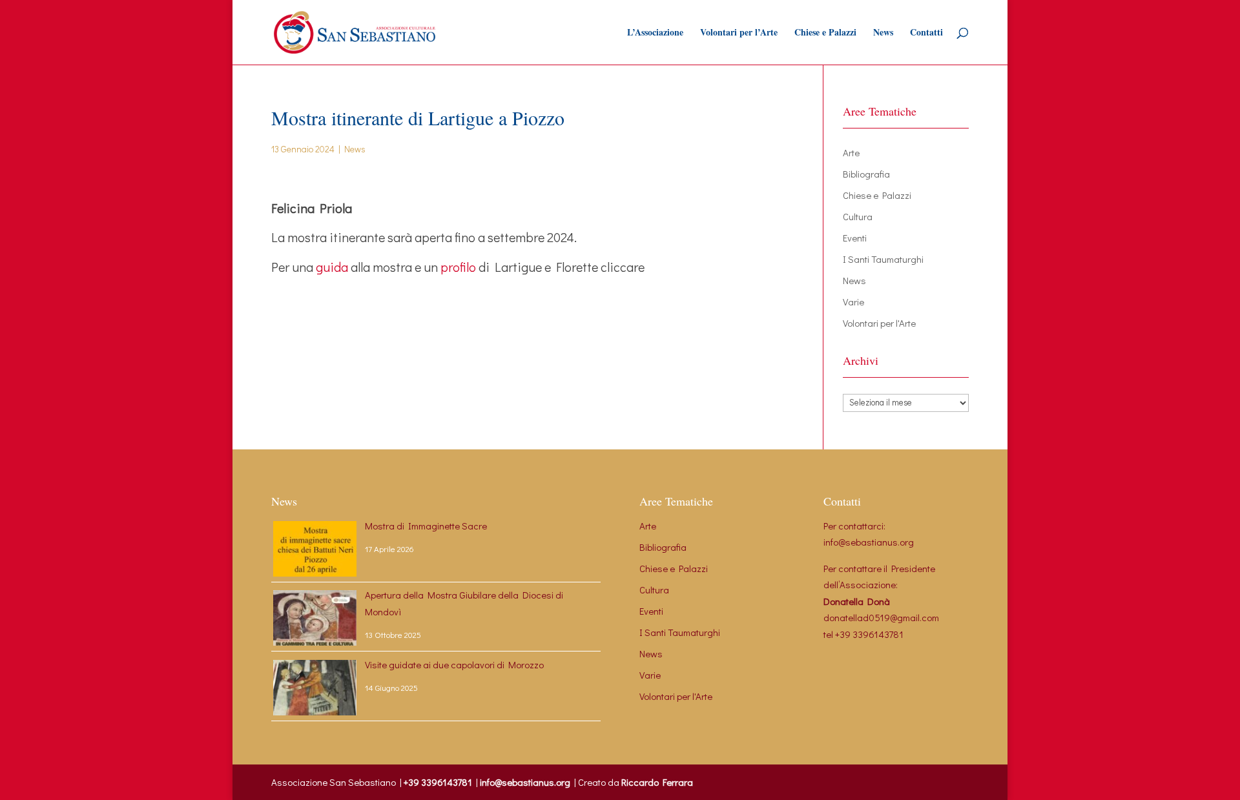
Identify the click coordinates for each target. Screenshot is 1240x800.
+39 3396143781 (869, 634)
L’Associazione (655, 33)
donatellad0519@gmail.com (881, 617)
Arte (851, 152)
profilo (458, 266)
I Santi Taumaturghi (883, 258)
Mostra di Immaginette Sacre (426, 525)
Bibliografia (866, 173)
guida (332, 266)
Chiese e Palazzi (825, 33)
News (883, 33)
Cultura (858, 216)
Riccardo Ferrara (657, 781)
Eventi (855, 237)
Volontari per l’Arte (739, 33)
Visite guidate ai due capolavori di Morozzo (454, 664)
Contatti (926, 33)
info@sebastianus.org (868, 541)
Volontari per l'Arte (879, 322)
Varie (853, 301)
